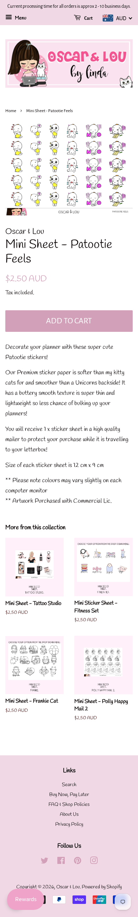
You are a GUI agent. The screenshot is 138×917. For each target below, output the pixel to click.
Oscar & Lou (68, 887)
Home (10, 111)
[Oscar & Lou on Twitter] (44, 862)
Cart (88, 18)
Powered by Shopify (102, 887)
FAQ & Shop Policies (69, 804)
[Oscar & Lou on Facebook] (61, 862)
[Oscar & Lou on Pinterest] (77, 862)
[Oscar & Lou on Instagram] (94, 862)
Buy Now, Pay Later (69, 794)
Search (69, 785)
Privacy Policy (69, 824)
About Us (69, 814)
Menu (20, 18)
